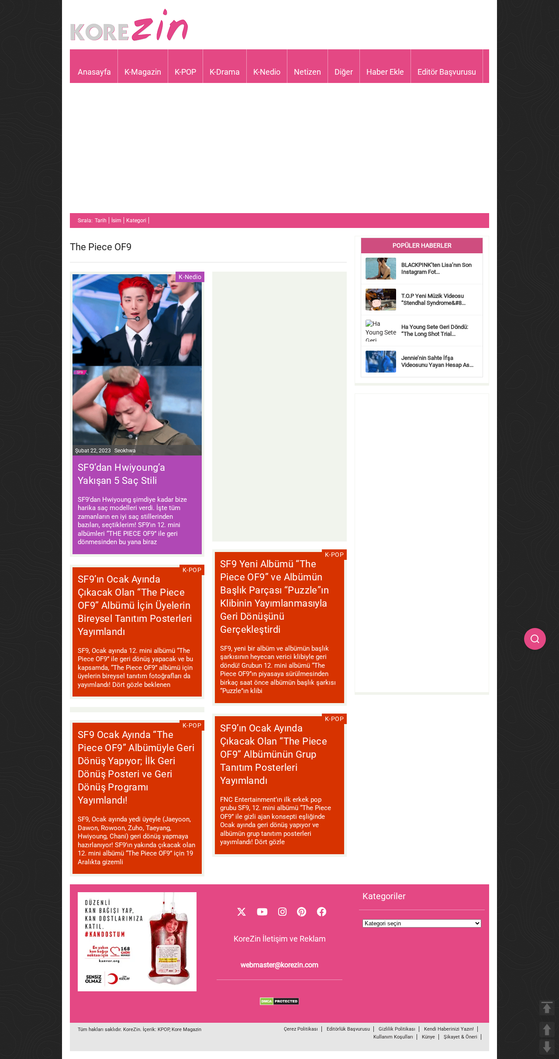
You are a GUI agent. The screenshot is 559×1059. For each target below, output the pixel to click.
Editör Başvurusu (447, 71)
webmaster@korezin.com (279, 965)
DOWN (547, 1047)
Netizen (307, 71)
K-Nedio (266, 71)
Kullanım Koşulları (393, 1037)
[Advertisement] (279, 152)
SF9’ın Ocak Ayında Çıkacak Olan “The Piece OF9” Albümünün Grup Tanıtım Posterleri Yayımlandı (273, 754)
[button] (535, 639)
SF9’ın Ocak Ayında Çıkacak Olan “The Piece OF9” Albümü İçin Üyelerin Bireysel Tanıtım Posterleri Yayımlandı (135, 605)
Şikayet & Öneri (460, 1037)
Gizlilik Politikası (397, 1029)
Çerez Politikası (301, 1029)
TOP (547, 1007)
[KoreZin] (129, 40)
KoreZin (131, 1029)
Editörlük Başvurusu (348, 1029)
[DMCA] (279, 1003)
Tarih (101, 220)
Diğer (344, 71)
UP (547, 1029)
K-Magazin (142, 71)
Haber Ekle (385, 71)
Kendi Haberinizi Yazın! (449, 1029)
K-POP (185, 71)
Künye (428, 1037)
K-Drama (225, 71)
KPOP (163, 1029)
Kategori (136, 220)
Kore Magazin (186, 1029)
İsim (116, 220)
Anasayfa (94, 71)
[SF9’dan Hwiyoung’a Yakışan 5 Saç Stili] (137, 365)
